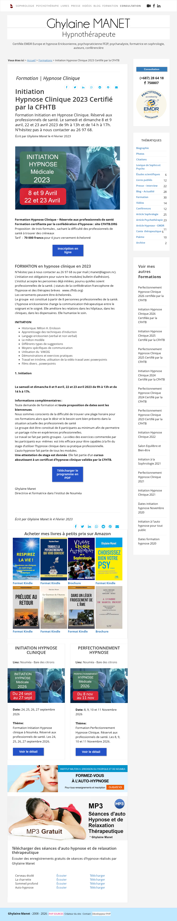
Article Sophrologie (147, 214)
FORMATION (110, 5)
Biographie (142, 148)
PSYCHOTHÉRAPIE (47, 5)
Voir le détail (28, 751)
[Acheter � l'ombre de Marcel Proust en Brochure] (109, 607)
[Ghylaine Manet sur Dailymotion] (148, 5)
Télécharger (97, 875)
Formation (142, 197)
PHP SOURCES (56, 913)
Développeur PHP (101, 913)
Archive (140, 242)
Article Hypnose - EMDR (150, 225)
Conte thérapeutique (148, 231)
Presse (76, 5)
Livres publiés (144, 180)
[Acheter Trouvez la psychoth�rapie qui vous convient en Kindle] (53, 559)
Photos (140, 153)
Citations (141, 159)
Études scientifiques (148, 174)
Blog (97, 5)
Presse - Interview (146, 185)
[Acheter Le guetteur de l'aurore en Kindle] (53, 607)
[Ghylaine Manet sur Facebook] (154, 6)
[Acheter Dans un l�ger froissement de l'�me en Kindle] (81, 607)
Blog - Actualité (145, 191)
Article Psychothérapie (149, 219)
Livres (65, 5)
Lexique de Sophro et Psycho (148, 167)
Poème (140, 237)
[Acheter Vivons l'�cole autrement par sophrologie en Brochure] (81, 559)
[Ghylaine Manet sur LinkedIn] (158, 6)
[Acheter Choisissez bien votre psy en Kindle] (109, 559)
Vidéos (87, 5)
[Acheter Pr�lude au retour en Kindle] (26, 607)
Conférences (143, 208)
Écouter (62, 875)
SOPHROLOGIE (25, 5)
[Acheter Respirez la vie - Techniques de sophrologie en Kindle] (26, 559)
